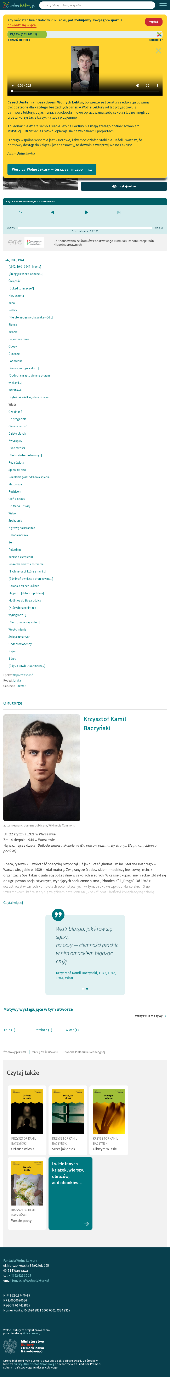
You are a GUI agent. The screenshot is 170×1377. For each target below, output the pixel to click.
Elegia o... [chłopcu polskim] (26, 593)
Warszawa (15, 390)
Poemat (21, 686)
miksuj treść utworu (45, 1052)
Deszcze (14, 354)
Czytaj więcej (13, 902)
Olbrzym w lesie (105, 1148)
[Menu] (163, 5)
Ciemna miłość (17, 426)
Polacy (12, 310)
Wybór (12, 513)
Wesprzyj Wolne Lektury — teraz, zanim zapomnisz (52, 169)
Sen (10, 542)
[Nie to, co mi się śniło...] (24, 622)
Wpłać (153, 21)
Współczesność (22, 675)
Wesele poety (21, 1220)
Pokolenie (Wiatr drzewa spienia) (29, 477)
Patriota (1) (43, 1029)
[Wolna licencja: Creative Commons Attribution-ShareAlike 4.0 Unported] (15, 243)
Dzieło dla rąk (17, 433)
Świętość (14, 281)
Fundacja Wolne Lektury (20, 1260)
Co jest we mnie (18, 339)
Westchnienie (17, 629)
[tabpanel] (85, 953)
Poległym (14, 550)
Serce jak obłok (63, 1148)
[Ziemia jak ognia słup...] (23, 368)
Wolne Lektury (31, 1333)
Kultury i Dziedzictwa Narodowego (35, 1364)
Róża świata (16, 462)
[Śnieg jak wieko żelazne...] (25, 274)
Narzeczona (16, 296)
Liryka (17, 680)
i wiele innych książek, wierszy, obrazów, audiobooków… (68, 1173)
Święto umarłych (19, 637)
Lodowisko (15, 361)
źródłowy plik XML (15, 1052)
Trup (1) (9, 1029)
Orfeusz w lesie (22, 1148)
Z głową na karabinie (21, 528)
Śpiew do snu (17, 470)
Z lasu (12, 658)
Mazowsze (15, 484)
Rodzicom (14, 491)
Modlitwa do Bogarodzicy (24, 600)
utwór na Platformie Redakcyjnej (84, 1052)
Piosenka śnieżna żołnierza (26, 564)
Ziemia (12, 325)
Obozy (12, 346)
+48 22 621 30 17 (20, 1275)
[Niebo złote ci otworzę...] (25, 455)
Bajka (12, 651)
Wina (11, 303)
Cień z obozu (16, 499)
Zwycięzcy (15, 441)
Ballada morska (18, 535)
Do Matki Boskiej (19, 506)
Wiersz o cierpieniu (20, 557)
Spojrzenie (15, 521)
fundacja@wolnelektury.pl (30, 1280)
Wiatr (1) (72, 1029)
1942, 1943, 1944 (13, 260)
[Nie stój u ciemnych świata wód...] (30, 317)
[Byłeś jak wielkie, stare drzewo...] (30, 397)
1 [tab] (83, 989)
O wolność (15, 412)
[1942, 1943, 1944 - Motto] (24, 267)
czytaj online (127, 186)
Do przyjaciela (17, 419)
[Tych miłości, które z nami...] (27, 571)
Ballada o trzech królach (23, 586)
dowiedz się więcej (21, 25)
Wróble (13, 332)
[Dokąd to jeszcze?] (21, 288)
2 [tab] (87, 989)
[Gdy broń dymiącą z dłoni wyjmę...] (30, 579)
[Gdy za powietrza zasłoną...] (26, 666)
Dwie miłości (16, 448)
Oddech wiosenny (20, 644)
